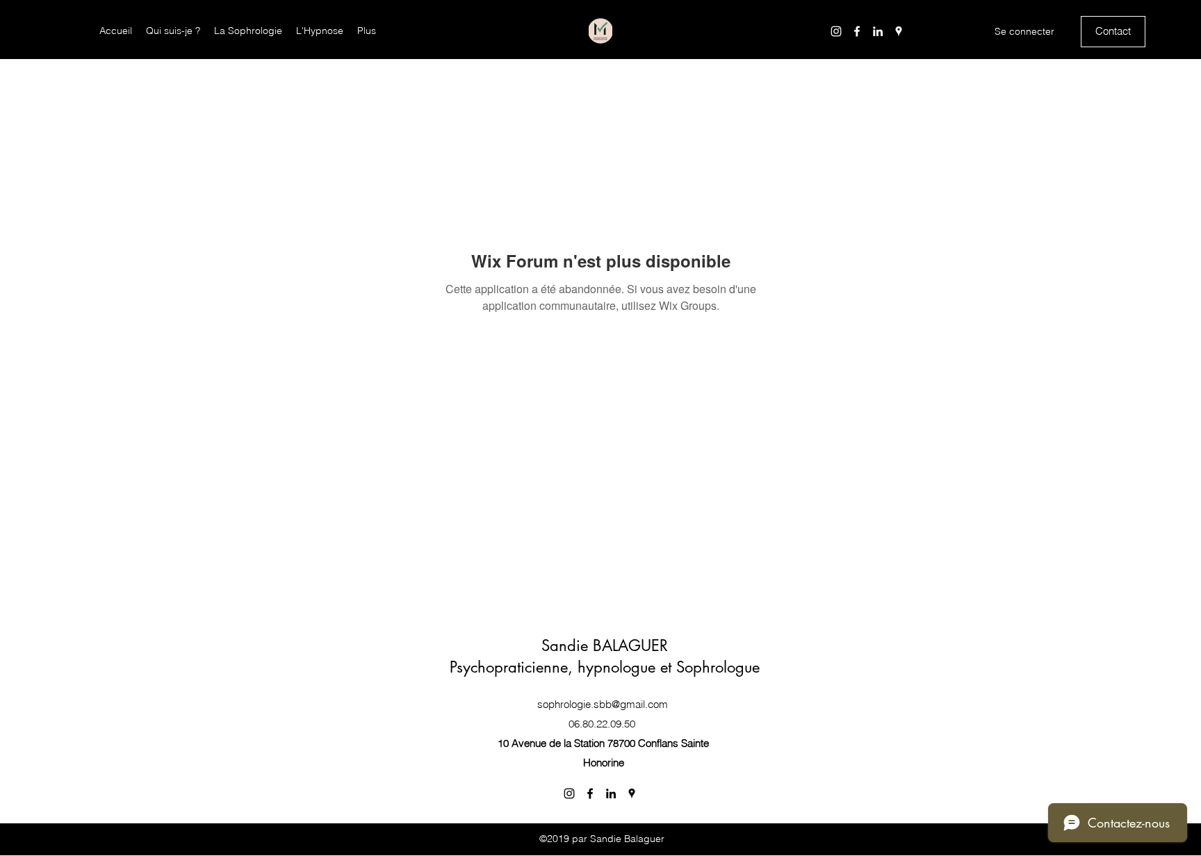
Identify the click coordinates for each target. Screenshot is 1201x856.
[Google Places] (899, 31)
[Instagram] (836, 31)
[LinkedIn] (878, 31)
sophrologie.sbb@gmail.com (602, 704)
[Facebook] (857, 31)
